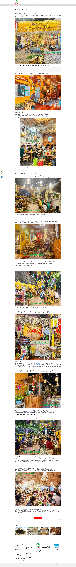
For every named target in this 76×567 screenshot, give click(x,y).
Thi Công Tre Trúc (28, 553)
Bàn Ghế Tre (28, 556)
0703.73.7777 (20, 555)
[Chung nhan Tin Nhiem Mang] (58, 549)
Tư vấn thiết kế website (58, 564)
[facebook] (57, 519)
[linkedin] (60, 519)
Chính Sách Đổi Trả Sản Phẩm (46, 548)
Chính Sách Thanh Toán (45, 551)
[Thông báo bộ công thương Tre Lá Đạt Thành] (56, 547)
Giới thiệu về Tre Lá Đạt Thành (46, 547)
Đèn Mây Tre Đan (28, 557)
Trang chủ (16, 7)
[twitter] (59, 519)
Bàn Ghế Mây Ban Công (29, 561)
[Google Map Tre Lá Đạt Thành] (2, 171)
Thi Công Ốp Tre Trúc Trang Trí (22, 7)
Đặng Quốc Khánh (17, 11)
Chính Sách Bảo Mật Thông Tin (46, 546)
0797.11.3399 (16, 555)
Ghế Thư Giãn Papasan (29, 558)
